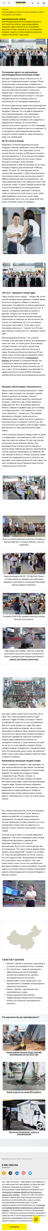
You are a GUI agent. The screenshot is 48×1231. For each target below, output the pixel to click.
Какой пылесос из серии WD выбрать (24, 1092)
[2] (24, 564)
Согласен (14, 1227)
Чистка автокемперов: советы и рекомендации (24, 1133)
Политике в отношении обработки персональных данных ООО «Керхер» (23, 1207)
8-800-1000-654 (10, 1165)
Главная (5, 9)
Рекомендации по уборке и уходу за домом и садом (22, 12)
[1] (24, 527)
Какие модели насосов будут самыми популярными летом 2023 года (24, 1053)
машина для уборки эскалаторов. (24, 659)
